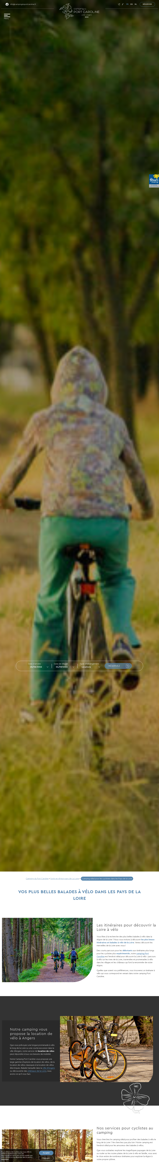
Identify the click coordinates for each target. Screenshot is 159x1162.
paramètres (5, 1159)
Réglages (46, 1158)
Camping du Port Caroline (37, 879)
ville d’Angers (48, 1068)
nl (136, 4)
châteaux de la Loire (37, 1071)
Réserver (147, 4)
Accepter (46, 1153)
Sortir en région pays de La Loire (64, 879)
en (131, 4)
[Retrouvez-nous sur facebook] (7, 4)
